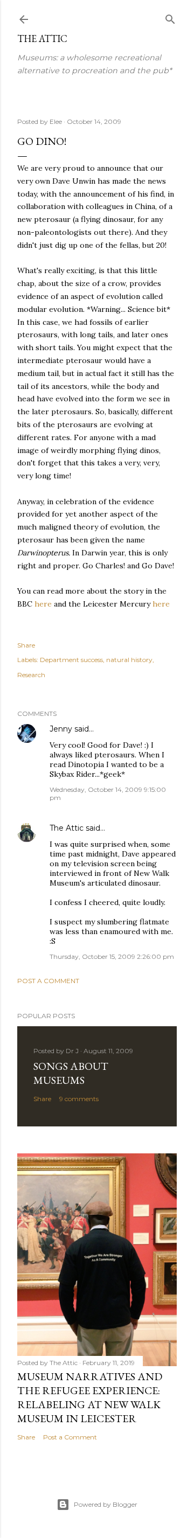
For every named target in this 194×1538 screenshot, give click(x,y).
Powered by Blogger (105, 1504)
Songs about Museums (70, 1073)
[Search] (170, 16)
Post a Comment (48, 981)
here (43, 604)
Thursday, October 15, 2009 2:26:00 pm (112, 956)
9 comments (79, 1099)
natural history (129, 660)
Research (31, 675)
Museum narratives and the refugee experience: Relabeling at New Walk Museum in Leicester (89, 1397)
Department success (71, 660)
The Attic (42, 38)
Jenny (61, 729)
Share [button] (26, 645)
